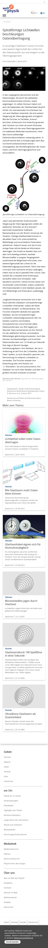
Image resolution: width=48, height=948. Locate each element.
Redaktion (8, 883)
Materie (7, 762)
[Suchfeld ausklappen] (43, 2)
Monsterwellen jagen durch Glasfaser (21, 602)
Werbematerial (10, 897)
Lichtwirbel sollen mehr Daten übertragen (22, 440)
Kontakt (23, 922)
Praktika (7, 902)
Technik (7, 21)
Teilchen (7, 757)
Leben (6, 767)
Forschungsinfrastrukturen (15, 834)
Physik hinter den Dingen (14, 863)
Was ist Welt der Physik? (14, 878)
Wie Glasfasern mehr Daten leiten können (21, 492)
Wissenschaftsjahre (12, 815)
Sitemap (14, 922)
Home (6, 922)
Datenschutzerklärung (23, 938)
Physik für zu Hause (12, 796)
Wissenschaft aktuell (11, 378)
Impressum (33, 922)
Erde (6, 776)
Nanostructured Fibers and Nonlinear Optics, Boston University (24, 399)
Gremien (7, 888)
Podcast (7, 854)
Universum (8, 781)
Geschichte (8, 907)
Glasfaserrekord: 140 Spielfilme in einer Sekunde (23, 654)
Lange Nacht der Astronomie (16, 820)
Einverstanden (12, 942)
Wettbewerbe (9, 829)
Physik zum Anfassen (13, 825)
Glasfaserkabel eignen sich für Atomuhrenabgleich (23, 546)
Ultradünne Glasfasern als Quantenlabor (20, 715)
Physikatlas (8, 805)
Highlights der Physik (13, 810)
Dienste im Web (10, 892)
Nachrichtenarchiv (12, 858)
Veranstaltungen (11, 800)
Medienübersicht (11, 849)
